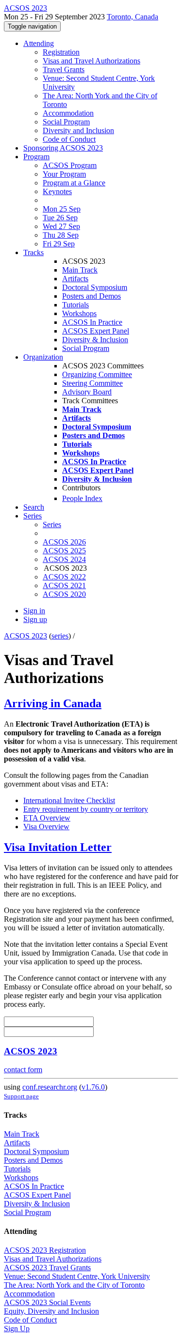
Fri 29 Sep (59, 244)
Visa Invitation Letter (58, 847)
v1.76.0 (93, 1087)
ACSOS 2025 (64, 551)
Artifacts (75, 278)
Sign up (35, 619)
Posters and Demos (91, 296)
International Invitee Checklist (69, 800)
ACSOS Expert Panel (95, 331)
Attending (38, 43)
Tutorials (75, 305)
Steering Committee (92, 383)
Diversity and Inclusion (78, 130)
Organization (43, 357)
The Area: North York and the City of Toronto (74, 1285)
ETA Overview (46, 818)
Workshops (79, 313)
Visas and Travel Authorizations (91, 61)
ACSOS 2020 (64, 594)
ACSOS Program (70, 165)
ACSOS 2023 (25, 636)
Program (36, 156)
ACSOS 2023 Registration (45, 1250)
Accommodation (68, 113)
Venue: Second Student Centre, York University (77, 1276)
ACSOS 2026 (64, 542)
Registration (61, 52)
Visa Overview (46, 826)
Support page (21, 1096)
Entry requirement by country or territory (85, 809)
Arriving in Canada (52, 703)
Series (52, 524)
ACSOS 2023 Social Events (47, 1302)
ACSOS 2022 (64, 577)
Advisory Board (87, 392)
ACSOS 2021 (64, 585)
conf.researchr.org (49, 1087)
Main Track (80, 270)
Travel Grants (63, 69)
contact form (23, 1069)
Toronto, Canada (132, 17)
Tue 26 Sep (60, 217)
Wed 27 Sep (61, 226)
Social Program (66, 122)
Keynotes (57, 191)
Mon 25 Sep (62, 209)
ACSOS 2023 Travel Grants (47, 1267)
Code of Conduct (69, 139)
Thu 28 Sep (61, 235)
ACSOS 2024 (64, 559)
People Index (82, 498)
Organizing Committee (97, 374)
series (59, 636)
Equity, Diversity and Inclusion (51, 1311)
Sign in (34, 611)
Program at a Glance (74, 183)
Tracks (33, 252)
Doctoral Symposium (94, 287)
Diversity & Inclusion (95, 339)
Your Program (64, 174)
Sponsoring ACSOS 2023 (63, 148)
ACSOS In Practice (92, 322)
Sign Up (17, 1328)
